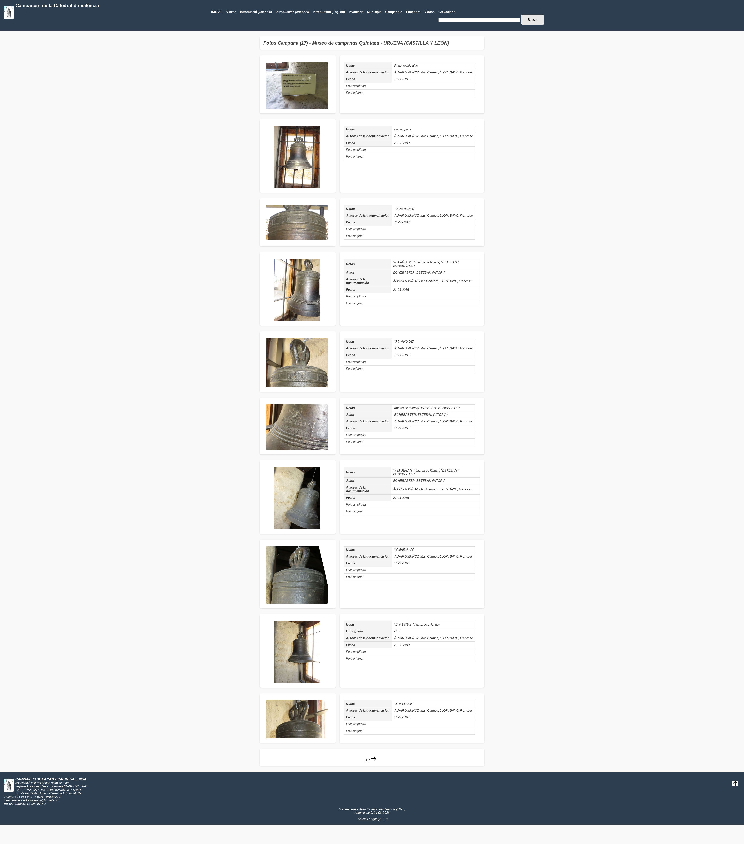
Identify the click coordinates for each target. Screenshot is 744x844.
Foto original (354, 92)
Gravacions (446, 12)
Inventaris (356, 12)
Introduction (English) (329, 12)
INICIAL (216, 12)
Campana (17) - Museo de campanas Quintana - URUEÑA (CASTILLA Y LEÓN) (363, 43)
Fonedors (413, 12)
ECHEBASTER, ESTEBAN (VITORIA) (419, 272)
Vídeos (429, 12)
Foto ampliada (356, 86)
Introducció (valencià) (256, 12)
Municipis (374, 12)
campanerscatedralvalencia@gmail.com (31, 800)
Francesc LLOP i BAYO (30, 803)
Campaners (393, 12)
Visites (231, 12)
